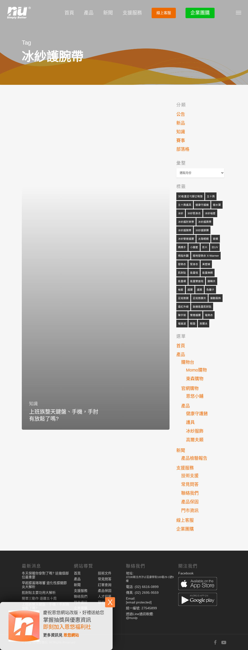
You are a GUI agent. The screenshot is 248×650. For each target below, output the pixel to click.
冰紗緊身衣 (194, 213)
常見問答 (190, 484)
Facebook (186, 573)
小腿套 (194, 247)
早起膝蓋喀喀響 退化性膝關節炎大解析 (44, 585)
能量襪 (182, 281)
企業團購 (200, 13)
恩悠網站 (71, 635)
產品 (88, 13)
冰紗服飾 (194, 431)
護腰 (190, 289)
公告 (180, 114)
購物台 (187, 362)
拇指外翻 (183, 255)
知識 (33, 404)
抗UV (215, 247)
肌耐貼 (182, 272)
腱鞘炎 (212, 281)
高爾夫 (204, 323)
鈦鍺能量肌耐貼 (202, 306)
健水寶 (217, 204)
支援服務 (132, 13)
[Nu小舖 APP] (202, 584)
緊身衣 (194, 264)
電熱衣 (209, 315)
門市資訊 (190, 510)
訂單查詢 (104, 585)
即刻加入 (53, 627)
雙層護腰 (195, 315)
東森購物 (194, 378)
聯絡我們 (190, 493)
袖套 (180, 289)
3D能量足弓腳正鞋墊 (190, 196)
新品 (180, 123)
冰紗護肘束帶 (186, 221)
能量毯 (194, 272)
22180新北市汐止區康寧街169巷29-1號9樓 (150, 579)
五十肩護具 (184, 204)
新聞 (108, 13)
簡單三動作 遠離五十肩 (39, 598)
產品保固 (190, 501)
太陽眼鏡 (203, 238)
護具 (190, 422)
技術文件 (104, 573)
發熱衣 (182, 264)
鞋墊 (192, 323)
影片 (205, 247)
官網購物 (190, 388)
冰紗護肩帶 (204, 221)
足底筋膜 (183, 298)
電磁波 (182, 323)
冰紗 (180, 213)
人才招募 (104, 596)
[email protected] (139, 602)
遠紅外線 (183, 306)
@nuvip (132, 618)
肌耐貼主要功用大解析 (39, 593)
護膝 (199, 289)
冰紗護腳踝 (202, 230)
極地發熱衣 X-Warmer (206, 255)
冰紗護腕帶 (184, 230)
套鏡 (215, 238)
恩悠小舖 (194, 396)
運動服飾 (215, 298)
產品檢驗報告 (194, 458)
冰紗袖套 (210, 213)
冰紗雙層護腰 (186, 238)
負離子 (210, 289)
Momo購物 (196, 370)
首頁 (69, 13)
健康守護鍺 (202, 204)
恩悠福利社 (77, 627)
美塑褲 (206, 264)
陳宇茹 (182, 315)
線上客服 (163, 13)
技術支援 (190, 475)
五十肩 (211, 196)
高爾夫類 (194, 439)
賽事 (180, 140)
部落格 (182, 149)
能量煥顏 (207, 272)
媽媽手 (182, 247)
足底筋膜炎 (199, 298)
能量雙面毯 (196, 281)
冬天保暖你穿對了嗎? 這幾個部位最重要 (45, 575)
